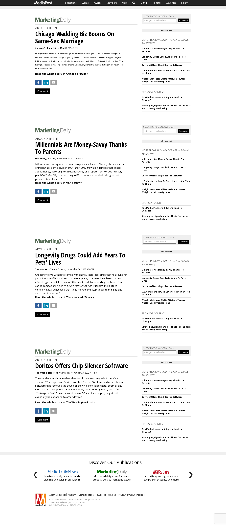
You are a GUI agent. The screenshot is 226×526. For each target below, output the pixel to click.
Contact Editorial (86, 494)
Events (85, 2)
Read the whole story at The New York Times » (64, 297)
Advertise (171, 2)
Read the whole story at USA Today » (58, 182)
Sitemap (112, 494)
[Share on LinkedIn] (46, 82)
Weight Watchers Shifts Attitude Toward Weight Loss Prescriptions (163, 80)
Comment (42, 91)
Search (133, 3)
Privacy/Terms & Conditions (131, 494)
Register (157, 2)
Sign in (144, 2)
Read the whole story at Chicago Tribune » (62, 73)
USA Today (40, 158)
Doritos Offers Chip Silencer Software (162, 65)
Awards (98, 2)
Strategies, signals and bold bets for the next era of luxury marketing (166, 107)
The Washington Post (46, 372)
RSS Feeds (101, 494)
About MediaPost (57, 494)
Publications (70, 2)
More (125, 2)
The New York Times (46, 269)
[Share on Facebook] (38, 82)
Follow (184, 2)
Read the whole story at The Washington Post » (65, 402)
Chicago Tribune (43, 48)
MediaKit (72, 494)
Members (112, 2)
